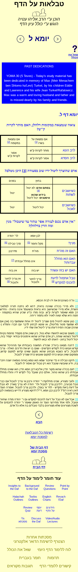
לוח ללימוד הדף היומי (54, 549)
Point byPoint (65, 487)
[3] (24, 171)
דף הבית (39, 467)
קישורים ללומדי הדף (55, 566)
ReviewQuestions (50, 487)
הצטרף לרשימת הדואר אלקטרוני (39, 541)
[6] (6, 242)
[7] (12, 260)
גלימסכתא (23, 520)
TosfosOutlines (33, 498)
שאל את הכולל (19, 549)
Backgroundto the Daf (32, 487)
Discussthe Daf (36, 520)
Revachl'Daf (60, 498)
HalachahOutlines (18, 498)
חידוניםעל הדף (50, 509)
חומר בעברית (30, 558)
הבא (39, 422)
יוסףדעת (39, 509)
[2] (8, 142)
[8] (53, 281)
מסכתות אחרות (39, 537)
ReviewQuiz (27, 509)
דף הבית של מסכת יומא (39, 449)
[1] (36, 142)
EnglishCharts (46, 498)
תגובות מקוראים (20, 566)
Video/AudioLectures (53, 520)
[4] (38, 190)
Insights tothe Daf (14, 487)
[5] (28, 242)
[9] (8, 281)
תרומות (53, 558)
